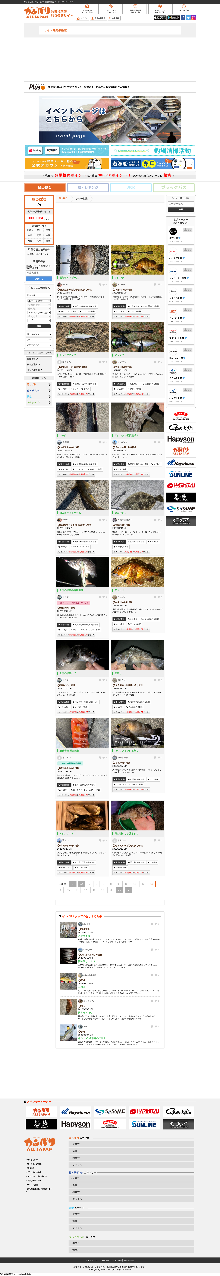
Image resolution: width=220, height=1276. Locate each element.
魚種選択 (31, 359)
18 (94, 890)
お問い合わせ (128, 1260)
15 (68, 890)
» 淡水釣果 (30, 1168)
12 (143, 884)
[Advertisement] (110, 59)
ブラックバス (33, 345)
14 (60, 890)
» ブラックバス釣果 (33, 1172)
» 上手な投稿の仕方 (33, 1181)
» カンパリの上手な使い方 (36, 1176)
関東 (48, 230)
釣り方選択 (32, 364)
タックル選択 (33, 370)
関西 (39, 235)
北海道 (30, 230)
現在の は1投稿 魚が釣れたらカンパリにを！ (110, 175)
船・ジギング (33, 334)
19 (102, 890)
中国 (48, 235)
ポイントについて (93, 1260)
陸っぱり (31, 295)
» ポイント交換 (32, 1185)
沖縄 (48, 240)
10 (126, 884)
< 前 (81, 884)
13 (151, 884)
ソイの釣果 (82, 198)
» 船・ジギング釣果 (33, 1164)
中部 (30, 235)
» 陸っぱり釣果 (32, 1160)
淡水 (29, 339)
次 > (119, 890)
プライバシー (116, 1260)
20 (111, 890)
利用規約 (105, 1260)
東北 (39, 230)
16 (77, 890)
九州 (39, 240)
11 (134, 884)
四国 (30, 240)
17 (85, 890)
